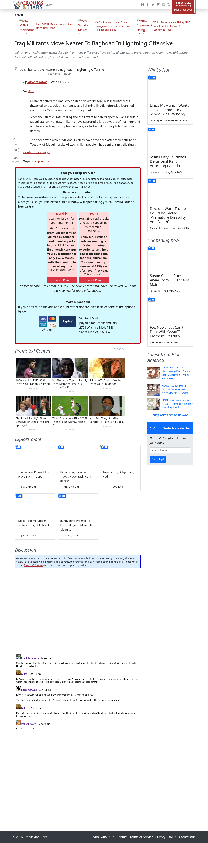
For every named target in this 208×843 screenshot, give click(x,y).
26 (150, 299)
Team (95, 837)
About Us (107, 837)
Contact (121, 837)
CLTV (48, 5)
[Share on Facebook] (16, 141)
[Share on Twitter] (16, 150)
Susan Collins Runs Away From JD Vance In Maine (169, 280)
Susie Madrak (37, 82)
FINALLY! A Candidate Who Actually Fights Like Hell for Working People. (177, 403)
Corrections (187, 837)
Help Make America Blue (170, 415)
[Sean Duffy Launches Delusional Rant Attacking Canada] (170, 140)
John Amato (156, 172)
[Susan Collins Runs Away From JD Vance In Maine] (170, 258)
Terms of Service (33, 565)
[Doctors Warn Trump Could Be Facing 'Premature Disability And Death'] (170, 191)
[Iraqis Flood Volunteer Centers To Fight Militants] (35, 505)
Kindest (47, 329)
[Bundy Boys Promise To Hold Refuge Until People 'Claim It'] (78, 505)
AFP (31, 91)
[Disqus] (78, 691)
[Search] (168, 4)
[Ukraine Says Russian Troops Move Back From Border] (78, 456)
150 (151, 180)
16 (17, 495)
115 (151, 77)
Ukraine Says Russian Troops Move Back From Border (75, 476)
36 (150, 248)
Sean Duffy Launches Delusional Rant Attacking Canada (168, 161)
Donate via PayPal (67, 321)
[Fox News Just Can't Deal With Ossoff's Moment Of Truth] (170, 310)
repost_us (42, 161)
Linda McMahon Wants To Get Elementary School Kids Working (169, 110)
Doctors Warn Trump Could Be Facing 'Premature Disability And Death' (168, 215)
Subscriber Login (183, 9)
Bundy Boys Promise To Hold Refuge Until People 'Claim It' (76, 525)
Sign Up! (158, 459)
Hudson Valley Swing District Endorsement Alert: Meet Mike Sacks (175, 389)
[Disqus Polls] (78, 610)
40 (16, 158)
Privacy (160, 837)
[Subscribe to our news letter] (163, 4)
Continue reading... (36, 152)
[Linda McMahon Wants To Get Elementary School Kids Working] (170, 88)
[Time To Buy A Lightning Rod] (120, 456)
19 (103, 447)
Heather (154, 342)
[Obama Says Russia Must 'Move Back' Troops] (35, 456)
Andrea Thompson (159, 227)
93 (150, 129)
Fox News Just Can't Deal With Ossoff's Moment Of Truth (166, 332)
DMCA (172, 837)
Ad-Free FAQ (63, 290)
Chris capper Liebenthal (162, 120)
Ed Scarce (155, 290)
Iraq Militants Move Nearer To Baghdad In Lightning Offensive (94, 43)
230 (61, 495)
